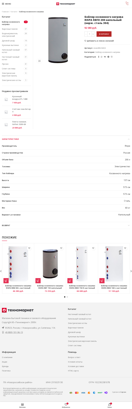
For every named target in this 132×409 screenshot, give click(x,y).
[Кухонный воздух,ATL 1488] (6, 99)
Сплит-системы (8, 68)
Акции (4, 362)
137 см (127, 180)
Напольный (124, 214)
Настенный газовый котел (10, 58)
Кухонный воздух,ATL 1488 (19, 97)
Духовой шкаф (8, 40)
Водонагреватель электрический (10, 34)
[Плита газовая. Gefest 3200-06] (6, 124)
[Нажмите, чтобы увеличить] (39, 61)
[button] (6, 280)
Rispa (127, 145)
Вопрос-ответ (74, 357)
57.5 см (126, 187)
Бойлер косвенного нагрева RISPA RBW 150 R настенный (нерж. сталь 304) (82, 288)
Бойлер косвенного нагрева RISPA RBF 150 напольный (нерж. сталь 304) (50, 288)
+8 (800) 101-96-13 (14, 332)
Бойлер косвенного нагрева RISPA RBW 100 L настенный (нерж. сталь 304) (114, 288)
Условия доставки (76, 366)
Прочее (5, 64)
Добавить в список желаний (100, 41)
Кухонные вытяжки (10, 45)
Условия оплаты (75, 362)
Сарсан (123, 392)
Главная (5, 11)
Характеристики (10, 139)
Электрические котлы (11, 80)
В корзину (104, 34)
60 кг (127, 207)
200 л (127, 159)
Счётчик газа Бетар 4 (21, 110)
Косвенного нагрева (119, 173)
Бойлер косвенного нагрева (31, 11)
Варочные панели (10, 29)
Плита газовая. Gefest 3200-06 (19, 122)
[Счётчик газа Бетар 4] (6, 112)
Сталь (127, 200)
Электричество (122, 166)
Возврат (6, 225)
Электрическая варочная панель (9, 74)
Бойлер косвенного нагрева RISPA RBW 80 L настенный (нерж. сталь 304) (18, 288)
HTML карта (73, 370)
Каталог (14, 11)
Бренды (5, 366)
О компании (7, 357)
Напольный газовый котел (11, 51)
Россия (126, 152)
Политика (6, 370)
